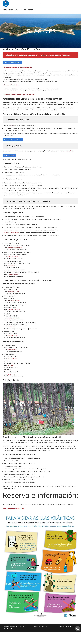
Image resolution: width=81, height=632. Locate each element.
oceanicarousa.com (13, 291)
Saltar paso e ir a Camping (12, 62)
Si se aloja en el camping (15, 55)
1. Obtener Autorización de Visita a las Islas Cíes (17, 67)
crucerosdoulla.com (13, 274)
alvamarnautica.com (13, 318)
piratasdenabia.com (13, 256)
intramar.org (11, 327)
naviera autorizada (68, 151)
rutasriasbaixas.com (13, 300)
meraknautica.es (12, 358)
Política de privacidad (40, 626)
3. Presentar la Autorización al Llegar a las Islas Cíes (19, 94)
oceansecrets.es (12, 349)
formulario (13, 126)
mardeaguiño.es (12, 335)
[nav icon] (40, 3)
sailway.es (10, 365)
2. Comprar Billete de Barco (11, 85)
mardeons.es (11, 265)
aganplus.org (11, 374)
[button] (77, 628)
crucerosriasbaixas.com (14, 247)
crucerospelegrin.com (13, 309)
